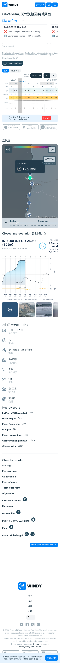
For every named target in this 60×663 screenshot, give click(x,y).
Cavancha (22, 163)
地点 (30, 601)
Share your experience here (43, 545)
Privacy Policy (24, 647)
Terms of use (35, 647)
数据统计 (15, 71)
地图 (30, 596)
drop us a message (40, 644)
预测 (6, 71)
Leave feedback (15, 63)
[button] (48, 246)
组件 (30, 606)
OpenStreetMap (43, 217)
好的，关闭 (51, 658)
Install (46, 118)
